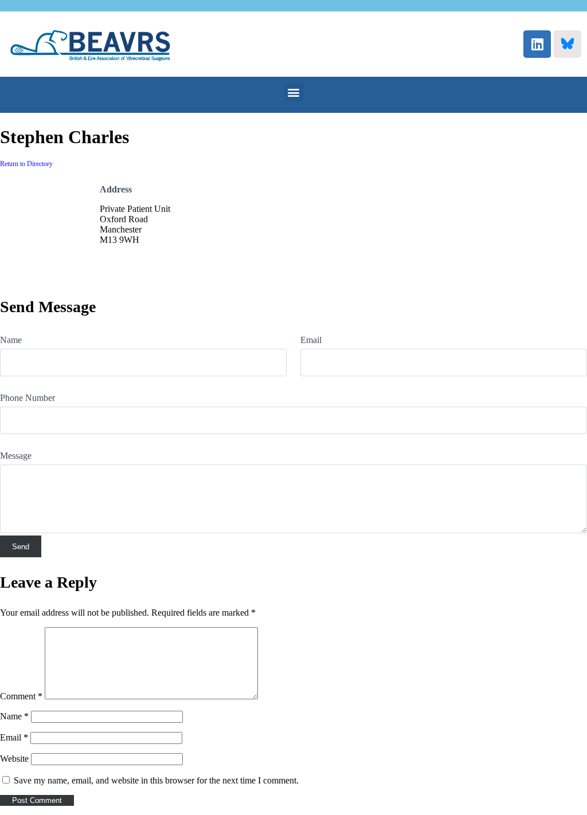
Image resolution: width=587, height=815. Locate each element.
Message (16, 455)
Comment (21, 696)
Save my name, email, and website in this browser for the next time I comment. (156, 780)
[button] (293, 91)
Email (311, 340)
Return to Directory (26, 164)
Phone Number (27, 398)
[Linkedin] (537, 44)
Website (14, 758)
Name (11, 340)
